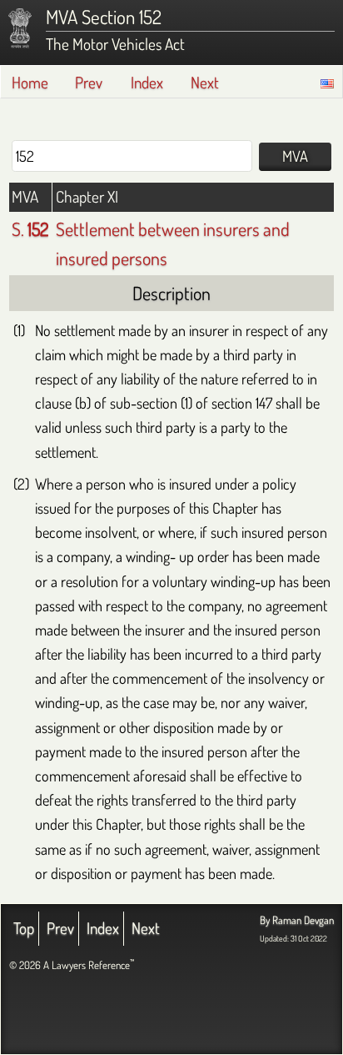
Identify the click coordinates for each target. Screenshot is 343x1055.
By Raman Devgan (297, 920)
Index (147, 82)
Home (30, 82)
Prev (88, 82)
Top (23, 927)
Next (205, 82)
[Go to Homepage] (20, 28)
